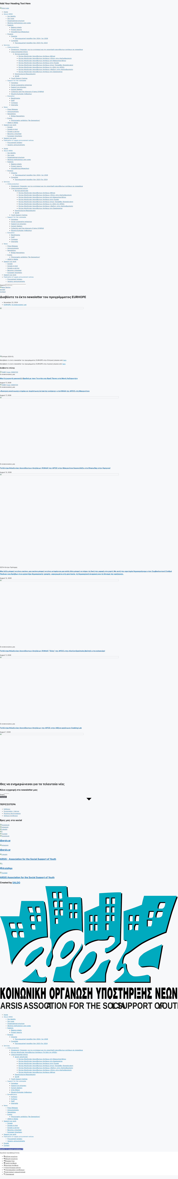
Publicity (10, 25)
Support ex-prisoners (18, 87)
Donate (10, 127)
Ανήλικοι (14, 1097)
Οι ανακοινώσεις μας (19, 305)
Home (6, 12)
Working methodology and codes (19, 23)
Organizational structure (15, 21)
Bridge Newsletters (17, 116)
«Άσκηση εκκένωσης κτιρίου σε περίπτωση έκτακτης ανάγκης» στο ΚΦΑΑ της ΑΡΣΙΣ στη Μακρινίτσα (44, 391)
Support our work (10, 125)
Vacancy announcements (16, 145)
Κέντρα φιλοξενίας (21, 54)
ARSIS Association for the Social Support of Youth (27, 877)
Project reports (16, 29)
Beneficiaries (15, 98)
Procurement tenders (14, 142)
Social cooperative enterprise (21, 85)
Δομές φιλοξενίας (21, 1057)
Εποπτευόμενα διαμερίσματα (25, 74)
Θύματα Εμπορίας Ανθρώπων (21, 94)
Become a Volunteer (14, 134)
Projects (10, 34)
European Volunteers (14, 136)
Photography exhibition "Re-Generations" (25, 120)
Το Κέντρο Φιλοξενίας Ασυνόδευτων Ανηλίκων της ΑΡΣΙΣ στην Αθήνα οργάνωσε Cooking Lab (41, 728)
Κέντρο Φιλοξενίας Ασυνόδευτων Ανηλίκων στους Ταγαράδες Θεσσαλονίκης (46, 65)
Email (2, 794)
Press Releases (12, 109)
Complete (14, 41)
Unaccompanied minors (19, 52)
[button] (11, 1149)
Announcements (13, 111)
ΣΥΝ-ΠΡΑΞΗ (15, 1090)
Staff (13, 100)
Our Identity (11, 16)
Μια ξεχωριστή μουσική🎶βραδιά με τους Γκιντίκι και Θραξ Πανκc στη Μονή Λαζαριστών (39, 378)
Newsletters (11, 114)
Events (9, 118)
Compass (14, 103)
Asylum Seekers (16, 89)
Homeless (14, 83)
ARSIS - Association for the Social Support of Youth (28, 859)
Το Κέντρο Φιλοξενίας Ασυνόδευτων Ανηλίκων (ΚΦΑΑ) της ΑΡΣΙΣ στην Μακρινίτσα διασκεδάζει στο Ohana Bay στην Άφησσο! (55, 468)
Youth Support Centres (19, 78)
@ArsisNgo (6, 868)
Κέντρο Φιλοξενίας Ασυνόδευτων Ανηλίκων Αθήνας (37, 56)
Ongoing (14, 36)
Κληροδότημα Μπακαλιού (20, 32)
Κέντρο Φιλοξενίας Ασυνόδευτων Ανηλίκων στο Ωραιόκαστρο (40, 72)
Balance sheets (16, 27)
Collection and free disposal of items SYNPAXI (27, 92)
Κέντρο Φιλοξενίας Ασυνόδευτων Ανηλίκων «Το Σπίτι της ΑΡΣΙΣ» (34, 1052)
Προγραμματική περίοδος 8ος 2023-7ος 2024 (31, 43)
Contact (6, 1145)
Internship (14, 105)
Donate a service (13, 131)
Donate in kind (12, 129)
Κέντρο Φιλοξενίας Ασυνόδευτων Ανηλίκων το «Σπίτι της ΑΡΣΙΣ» (42, 67)
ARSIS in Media (12, 123)
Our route (10, 18)
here (64, 360)
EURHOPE (7, 305)
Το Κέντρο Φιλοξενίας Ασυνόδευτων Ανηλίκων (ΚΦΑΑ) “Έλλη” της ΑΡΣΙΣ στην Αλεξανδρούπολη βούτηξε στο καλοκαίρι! (52, 651)
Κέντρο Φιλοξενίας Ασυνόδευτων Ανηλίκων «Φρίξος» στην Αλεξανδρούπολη (46, 69)
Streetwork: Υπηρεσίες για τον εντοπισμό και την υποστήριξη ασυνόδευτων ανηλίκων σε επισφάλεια (47, 49)
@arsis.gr (5, 840)
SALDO (16, 882)
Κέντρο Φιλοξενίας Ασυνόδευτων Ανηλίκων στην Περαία (39, 63)
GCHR (17, 76)
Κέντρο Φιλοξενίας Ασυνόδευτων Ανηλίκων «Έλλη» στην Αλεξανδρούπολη (45, 58)
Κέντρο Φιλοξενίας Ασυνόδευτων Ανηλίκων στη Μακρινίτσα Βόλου (42, 60)
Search (2, 285)
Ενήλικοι (14, 1099)
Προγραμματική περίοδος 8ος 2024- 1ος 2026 (31, 38)
